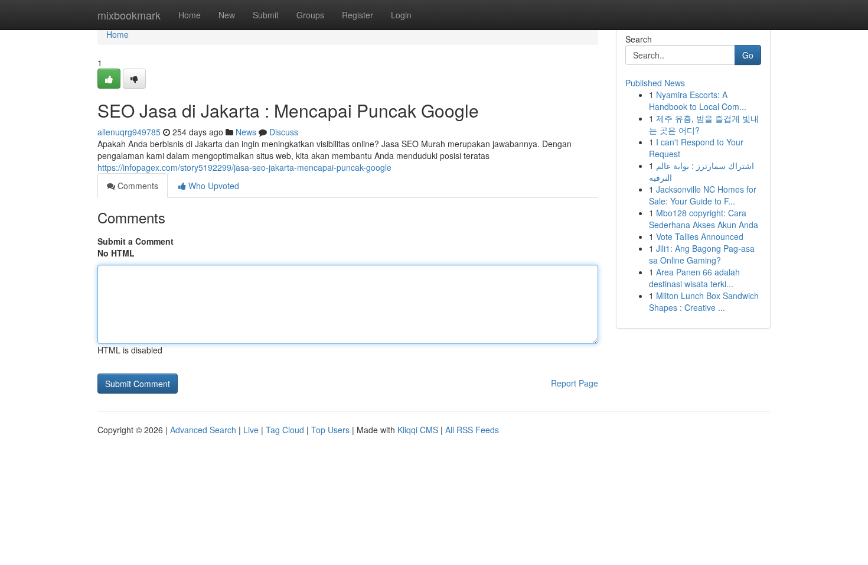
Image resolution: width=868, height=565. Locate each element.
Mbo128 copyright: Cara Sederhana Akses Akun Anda (703, 218)
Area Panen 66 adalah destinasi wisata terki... (694, 278)
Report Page (574, 383)
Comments (136, 185)
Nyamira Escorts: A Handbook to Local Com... (697, 100)
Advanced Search (203, 430)
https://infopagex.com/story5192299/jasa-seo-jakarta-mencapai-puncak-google (244, 167)
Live (251, 430)
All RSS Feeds (472, 430)
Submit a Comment (135, 241)
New (226, 15)
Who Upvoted (212, 185)
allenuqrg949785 (129, 132)
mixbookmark (129, 14)
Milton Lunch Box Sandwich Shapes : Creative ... (704, 301)
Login (401, 15)
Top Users (330, 430)
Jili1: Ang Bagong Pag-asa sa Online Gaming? (702, 254)
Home (189, 15)
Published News (655, 83)
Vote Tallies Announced (699, 236)
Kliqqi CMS (417, 430)
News (246, 132)
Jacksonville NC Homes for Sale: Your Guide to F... (702, 195)
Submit (266, 15)
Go (747, 55)
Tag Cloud (285, 430)
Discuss (283, 132)
